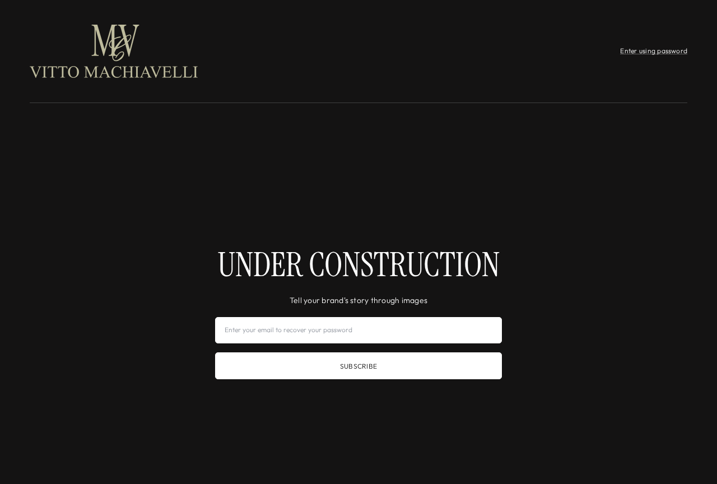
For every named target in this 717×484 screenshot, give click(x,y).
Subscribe (358, 366)
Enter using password (653, 50)
